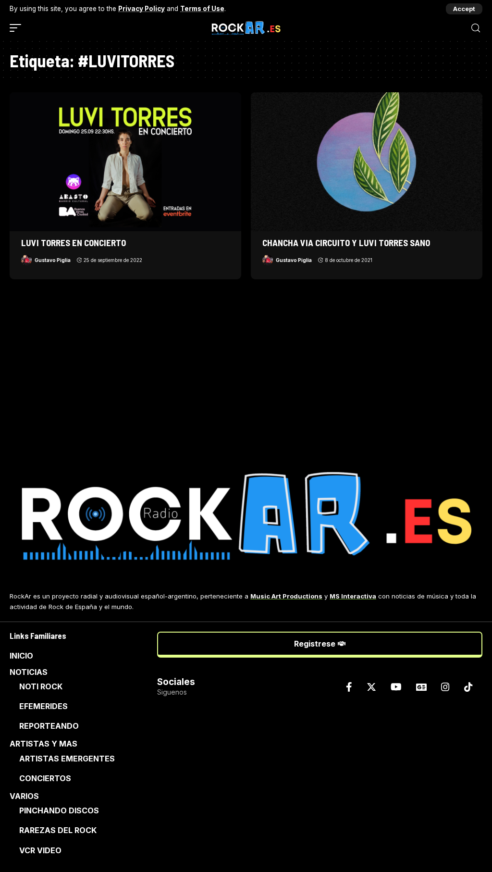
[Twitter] (371, 687)
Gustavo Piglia (53, 260)
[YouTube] (396, 687)
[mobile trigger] (18, 28)
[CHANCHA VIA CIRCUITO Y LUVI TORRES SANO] (366, 161)
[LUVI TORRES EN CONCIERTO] (125, 161)
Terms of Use (202, 8)
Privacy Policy (141, 8)
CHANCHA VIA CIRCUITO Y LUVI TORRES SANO (346, 242)
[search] (475, 28)
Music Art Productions (286, 596)
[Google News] (421, 687)
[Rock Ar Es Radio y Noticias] (246, 28)
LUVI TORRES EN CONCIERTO (73, 242)
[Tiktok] (468, 687)
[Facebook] (349, 687)
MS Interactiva (353, 596)
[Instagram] (445, 687)
